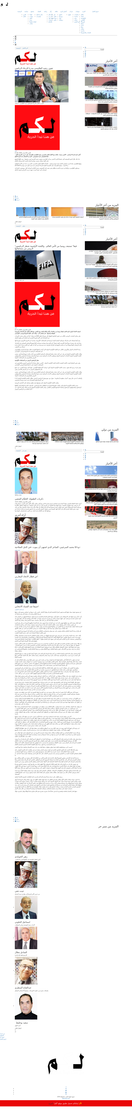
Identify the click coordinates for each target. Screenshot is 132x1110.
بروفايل (61, 20)
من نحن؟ (2, 1033)
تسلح (82, 23)
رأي (51, 11)
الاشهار (2, 1035)
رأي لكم (50, 14)
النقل (30, 18)
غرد (17, 196)
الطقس (83, 20)
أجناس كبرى (63, 11)
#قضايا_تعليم (32, 22)
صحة (30, 20)
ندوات (55, 18)
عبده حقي (17, 550)
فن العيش (77, 22)
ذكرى (82, 25)
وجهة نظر (51, 18)
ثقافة (56, 11)
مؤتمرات (38, 16)
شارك (17, 198)
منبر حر (50, 16)
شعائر (75, 20)
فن (54, 14)
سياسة (26, 11)
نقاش (55, 16)
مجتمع (32, 11)
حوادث (31, 16)
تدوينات (50, 20)
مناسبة (76, 16)
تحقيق (60, 14)
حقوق (69, 14)
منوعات (78, 11)
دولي (23, 226)
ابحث (102, 49)
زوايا (82, 27)
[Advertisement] (48, 183)
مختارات (76, 14)
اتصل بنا (2, 1037)
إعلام (82, 14)
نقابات (31, 23)
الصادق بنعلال (18, 579)
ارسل (17, 200)
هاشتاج (50, 22)
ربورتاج (61, 16)
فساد (82, 16)
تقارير (24, 14)
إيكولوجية (83, 18)
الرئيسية (20, 11)
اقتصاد (39, 11)
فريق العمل (95, 11)
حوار (60, 18)
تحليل (24, 16)
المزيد (83, 11)
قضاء (30, 14)
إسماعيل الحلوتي (19, 609)
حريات (71, 11)
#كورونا (83, 22)
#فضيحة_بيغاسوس (86, 32)
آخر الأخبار (25, 48)
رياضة (45, 11)
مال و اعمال (39, 14)
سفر (75, 18)
